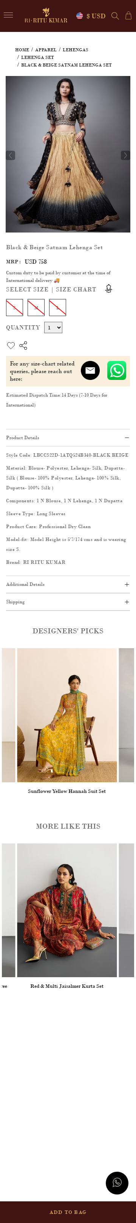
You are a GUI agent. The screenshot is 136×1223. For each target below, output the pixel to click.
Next (125, 155)
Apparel (46, 49)
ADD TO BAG (68, 1212)
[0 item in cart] (128, 15)
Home (22, 49)
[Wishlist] (120, 86)
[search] (115, 16)
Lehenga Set (37, 57)
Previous (10, 155)
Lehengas (75, 49)
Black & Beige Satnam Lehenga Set (66, 65)
